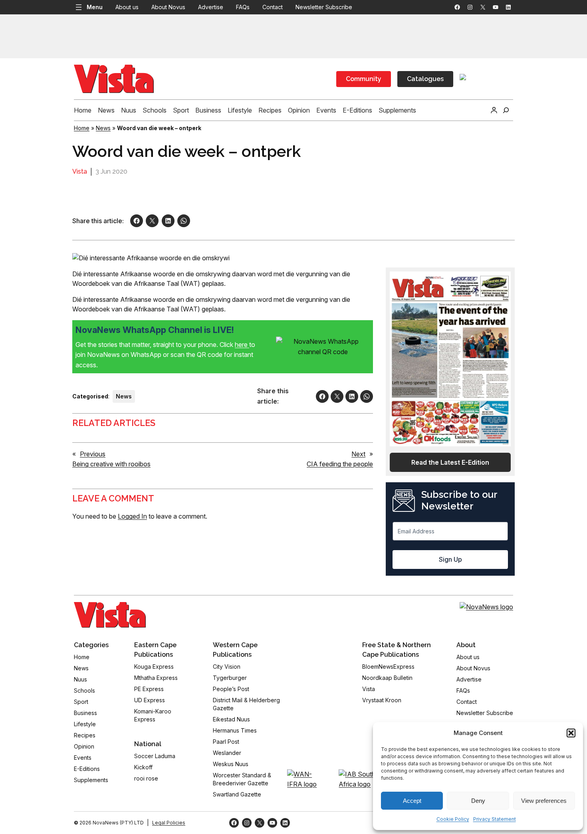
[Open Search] (506, 110)
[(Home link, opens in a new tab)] (110, 615)
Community (363, 79)
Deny (478, 800)
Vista (79, 171)
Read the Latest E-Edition (450, 462)
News (103, 128)
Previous (92, 454)
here (242, 345)
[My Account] (494, 110)
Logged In (132, 516)
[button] (571, 733)
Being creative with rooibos (111, 464)
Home (81, 128)
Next (358, 454)
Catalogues (425, 79)
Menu (95, 7)
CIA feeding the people (340, 464)
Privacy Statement (494, 819)
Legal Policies (168, 823)
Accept (412, 800)
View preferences (544, 800)
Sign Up (450, 559)
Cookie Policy (452, 819)
